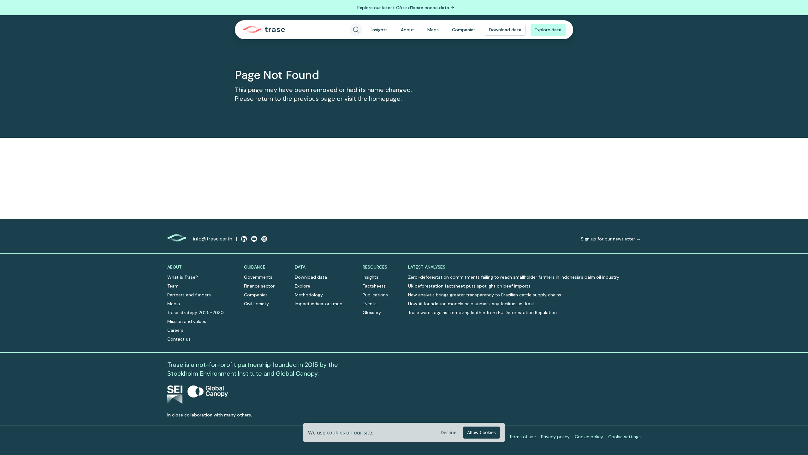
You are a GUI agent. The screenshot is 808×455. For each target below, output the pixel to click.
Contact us (179, 339)
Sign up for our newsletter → (611, 239)
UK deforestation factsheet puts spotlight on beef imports (469, 286)
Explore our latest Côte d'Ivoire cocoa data (403, 7)
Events (370, 303)
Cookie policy (589, 437)
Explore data (548, 30)
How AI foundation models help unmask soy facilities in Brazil (471, 303)
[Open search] (356, 29)
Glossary (372, 312)
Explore (302, 286)
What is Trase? (182, 277)
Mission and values (186, 321)
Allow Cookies (481, 432)
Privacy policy (555, 437)
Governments (258, 277)
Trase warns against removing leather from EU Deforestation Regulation (482, 312)
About (407, 30)
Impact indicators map (318, 303)
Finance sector (259, 286)
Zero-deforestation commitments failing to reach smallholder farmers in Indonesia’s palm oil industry (513, 277)
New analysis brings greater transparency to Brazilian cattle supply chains (484, 295)
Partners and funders (189, 295)
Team (173, 286)
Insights (379, 30)
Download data (505, 30)
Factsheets (374, 286)
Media (173, 303)
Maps (433, 30)
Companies (464, 30)
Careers (175, 330)
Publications (375, 295)
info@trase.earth (212, 238)
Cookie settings (624, 437)
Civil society (256, 303)
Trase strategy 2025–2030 (195, 312)
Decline (448, 432)
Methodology (309, 295)
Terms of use (522, 437)
